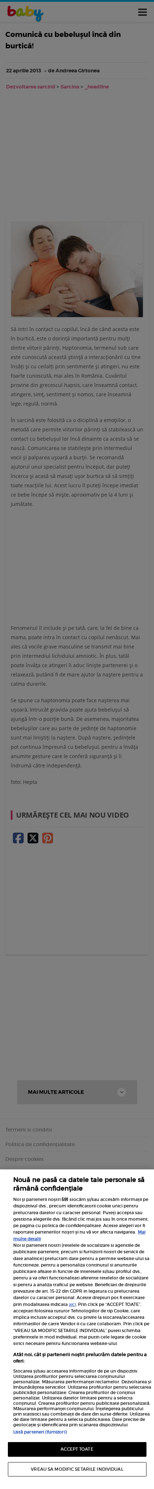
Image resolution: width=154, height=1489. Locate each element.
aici (72, 1304)
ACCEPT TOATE (77, 1449)
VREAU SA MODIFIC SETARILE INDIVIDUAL (77, 1469)
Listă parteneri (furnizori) (40, 1432)
